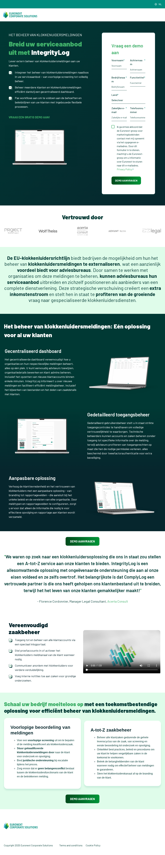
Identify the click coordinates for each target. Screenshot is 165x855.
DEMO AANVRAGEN (82, 541)
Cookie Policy (93, 845)
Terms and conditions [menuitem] (70, 845)
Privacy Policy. (124, 169)
